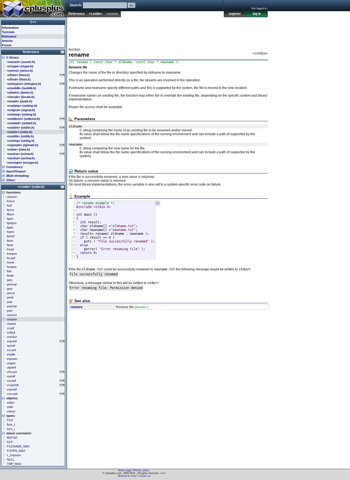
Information (10, 27)
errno (128, 184)
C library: (12, 57)
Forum (6, 45)
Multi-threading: (18, 175)
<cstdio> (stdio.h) (31, 187)
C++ (33, 22)
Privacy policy (142, 470)
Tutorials (8, 32)
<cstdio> (95, 14)
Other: (11, 180)
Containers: (14, 167)
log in (257, 14)
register (235, 14)
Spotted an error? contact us (134, 476)
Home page (125, 470)
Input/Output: (16, 171)
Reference (76, 14)
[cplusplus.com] (33, 9)
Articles (7, 40)
